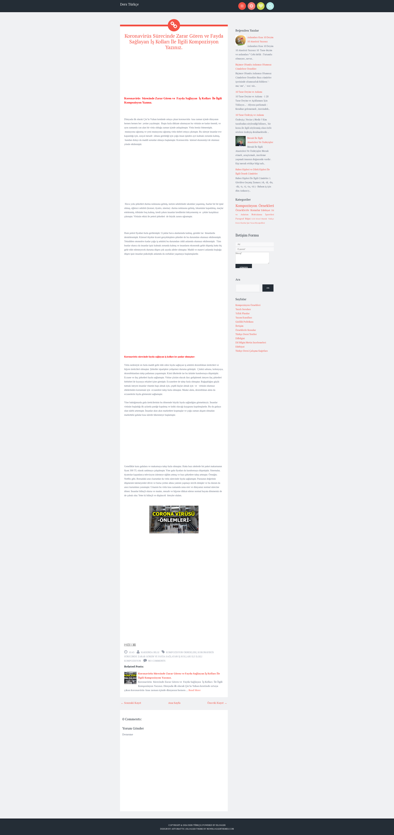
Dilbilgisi (240, 338)
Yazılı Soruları (243, 309)
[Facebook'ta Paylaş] (134, 644)
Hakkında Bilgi (150, 652)
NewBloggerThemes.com (220, 828)
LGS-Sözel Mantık (259, 219)
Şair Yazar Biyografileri (256, 223)
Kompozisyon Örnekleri (181, 652)
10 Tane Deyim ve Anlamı (248, 91)
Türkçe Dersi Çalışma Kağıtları (251, 350)
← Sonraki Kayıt (131, 703)
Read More (195, 690)
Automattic (178, 828)
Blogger (220, 825)
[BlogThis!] (128, 644)
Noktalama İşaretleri (262, 214)
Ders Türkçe (129, 4)
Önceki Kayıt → (217, 703)
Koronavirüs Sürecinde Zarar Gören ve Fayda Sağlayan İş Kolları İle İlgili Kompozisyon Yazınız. (174, 42)
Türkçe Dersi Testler (246, 334)
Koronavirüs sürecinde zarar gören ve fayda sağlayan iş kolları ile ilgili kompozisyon (169, 656)
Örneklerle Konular (247, 210)
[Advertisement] (174, 74)
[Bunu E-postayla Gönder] (125, 644)
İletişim (239, 325)
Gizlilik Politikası (244, 321)
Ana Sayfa (174, 703)
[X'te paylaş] (131, 644)
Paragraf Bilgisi (243, 218)
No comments (156, 660)
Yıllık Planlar (242, 313)
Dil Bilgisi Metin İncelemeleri (250, 342)
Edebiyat (265, 210)
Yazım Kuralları (243, 317)
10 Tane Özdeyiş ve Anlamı (249, 114)
